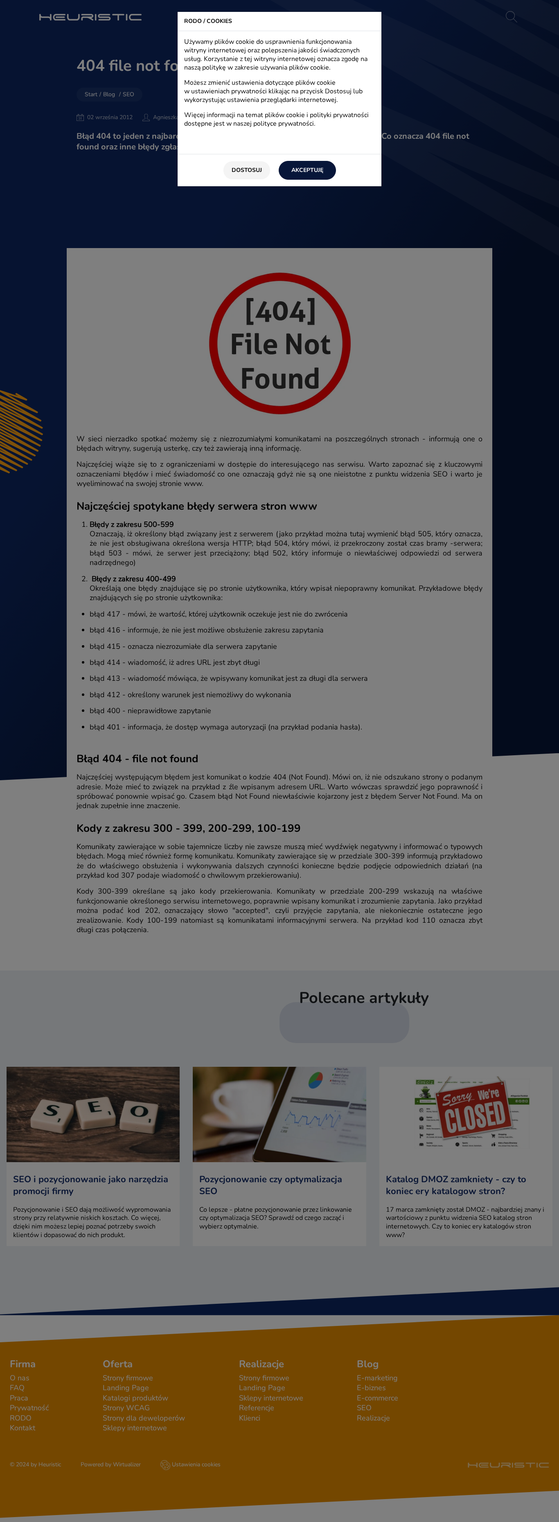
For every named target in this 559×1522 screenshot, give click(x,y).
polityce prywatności (283, 123)
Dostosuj (247, 170)
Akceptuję (307, 170)
